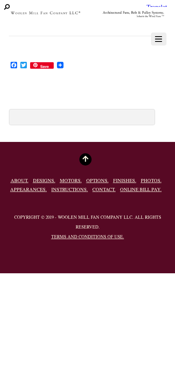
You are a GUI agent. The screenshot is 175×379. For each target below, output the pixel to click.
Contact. (104, 189)
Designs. (44, 180)
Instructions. (69, 189)
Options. (97, 180)
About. (19, 180)
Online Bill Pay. (141, 189)
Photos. (151, 180)
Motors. (71, 180)
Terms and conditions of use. (87, 237)
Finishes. (124, 180)
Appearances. (28, 189)
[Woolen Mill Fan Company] (87, 17)
